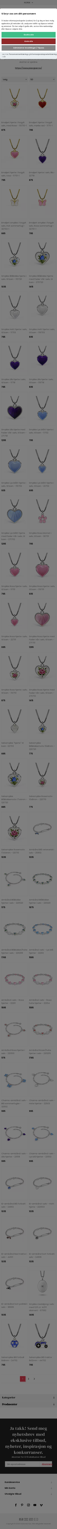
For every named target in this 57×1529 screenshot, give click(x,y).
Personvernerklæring (18, 54)
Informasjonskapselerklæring (43, 54)
